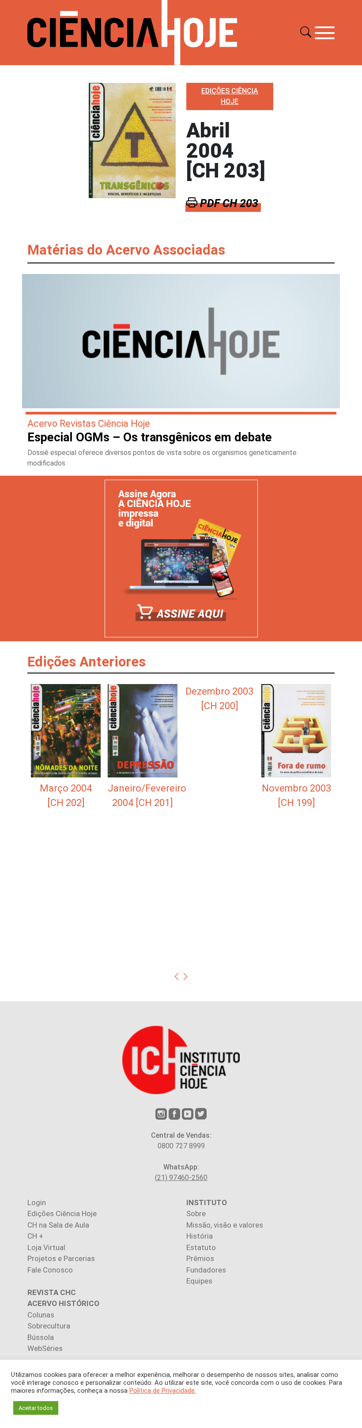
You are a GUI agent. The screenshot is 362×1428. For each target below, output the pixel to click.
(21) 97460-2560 (181, 1177)
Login (36, 1202)
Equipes (199, 1280)
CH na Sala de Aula (58, 1225)
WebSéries (45, 1348)
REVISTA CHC (51, 1292)
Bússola (40, 1337)
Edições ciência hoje (229, 96)
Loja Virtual (46, 1247)
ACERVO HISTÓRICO (63, 1303)
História (199, 1236)
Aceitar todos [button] (36, 1408)
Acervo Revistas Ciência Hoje (88, 423)
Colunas (40, 1314)
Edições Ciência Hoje (62, 1213)
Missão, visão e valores (224, 1225)
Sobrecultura (48, 1325)
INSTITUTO (206, 1202)
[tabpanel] (66, 747)
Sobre (196, 1213)
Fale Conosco (50, 1269)
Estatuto (201, 1247)
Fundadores (206, 1269)
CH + (35, 1236)
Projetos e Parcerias (61, 1258)
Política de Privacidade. (162, 1391)
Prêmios (200, 1258)
